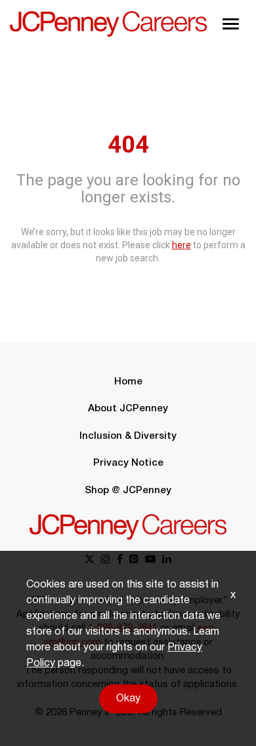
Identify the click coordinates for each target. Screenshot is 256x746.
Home (128, 381)
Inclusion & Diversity (128, 436)
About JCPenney (128, 408)
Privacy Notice (128, 463)
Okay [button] (128, 698)
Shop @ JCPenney (128, 490)
